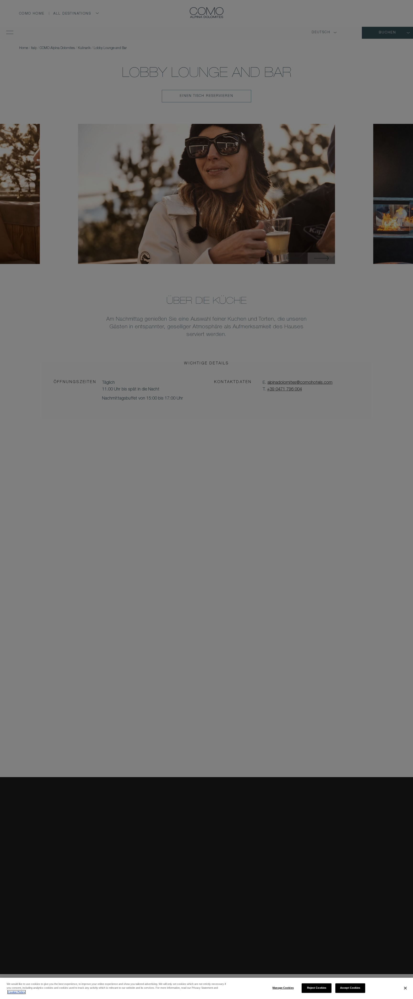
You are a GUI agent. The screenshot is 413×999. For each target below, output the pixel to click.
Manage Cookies (283, 987)
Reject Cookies (316, 987)
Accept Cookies (350, 987)
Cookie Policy (16, 992)
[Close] (405, 988)
